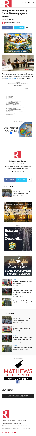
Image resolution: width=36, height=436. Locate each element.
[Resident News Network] (8, 3)
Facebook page (11, 78)
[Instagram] (22, 2)
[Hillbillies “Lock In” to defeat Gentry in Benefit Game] (7, 193)
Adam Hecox (15, 285)
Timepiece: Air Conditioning (22, 301)
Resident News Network (13, 22)
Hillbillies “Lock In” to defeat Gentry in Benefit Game (22, 192)
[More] (27, 27)
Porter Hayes (15, 195)
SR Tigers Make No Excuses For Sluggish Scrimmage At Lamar (22, 292)
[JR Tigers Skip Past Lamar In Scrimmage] (7, 282)
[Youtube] (28, 2)
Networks (15, 189)
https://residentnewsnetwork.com (18, 163)
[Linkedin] (18, 171)
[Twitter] (25, 2)
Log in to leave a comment (18, 396)
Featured (15, 298)
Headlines (5, 16)
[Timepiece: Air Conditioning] (7, 302)
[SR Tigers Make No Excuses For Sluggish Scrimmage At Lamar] (7, 291)
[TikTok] (21, 171)
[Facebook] (19, 2)
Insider (14, 279)
